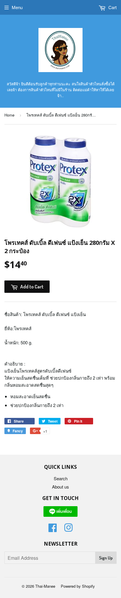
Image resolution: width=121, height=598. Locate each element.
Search (61, 478)
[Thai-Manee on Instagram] (68, 529)
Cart (112, 7)
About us (60, 487)
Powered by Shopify (78, 586)
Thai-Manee (45, 586)
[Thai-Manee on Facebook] (52, 529)
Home (9, 115)
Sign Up (106, 558)
